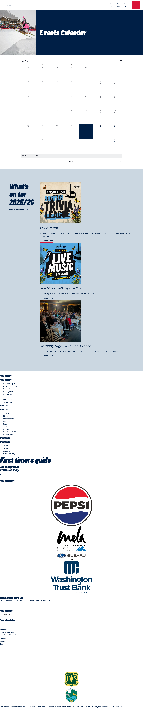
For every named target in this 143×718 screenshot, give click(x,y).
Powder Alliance (9, 435)
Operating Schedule (10, 386)
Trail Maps (7, 397)
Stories (5, 448)
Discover (4, 474)
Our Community (9, 454)
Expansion (7, 451)
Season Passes (8, 419)
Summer (6, 413)
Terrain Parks (8, 402)
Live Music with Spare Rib (60, 288)
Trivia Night (49, 228)
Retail (5, 424)
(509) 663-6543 (11, 641)
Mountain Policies (6, 624)
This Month (71, 161)
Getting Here (8, 392)
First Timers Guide (10, 432)
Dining (5, 416)
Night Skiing (7, 399)
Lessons (6, 421)
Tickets (6, 427)
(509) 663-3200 (13, 639)
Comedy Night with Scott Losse (65, 346)
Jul (23, 161)
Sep (120, 161)
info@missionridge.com (13, 644)
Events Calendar (9, 389)
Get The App (8, 394)
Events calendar (16, 209)
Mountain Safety (6, 614)
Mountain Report (9, 384)
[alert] (33, 156)
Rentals (6, 429)
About (5, 446)
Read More (44, 240)
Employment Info (6, 648)
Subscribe (4, 605)
